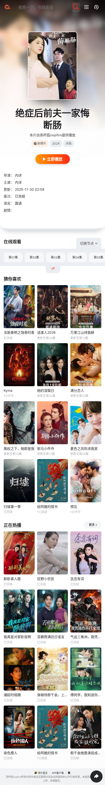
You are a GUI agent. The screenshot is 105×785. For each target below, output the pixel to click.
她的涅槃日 (45, 390)
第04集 (77, 257)
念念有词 (77, 579)
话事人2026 (46, 332)
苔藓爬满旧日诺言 (50, 637)
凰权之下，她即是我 (19, 448)
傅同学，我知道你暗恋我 (85, 695)
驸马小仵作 (45, 448)
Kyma (8, 390)
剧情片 (41, 143)
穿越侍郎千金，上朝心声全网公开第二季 (52, 695)
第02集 (34, 257)
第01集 (13, 257)
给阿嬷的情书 (47, 506)
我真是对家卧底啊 (17, 637)
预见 (73, 506)
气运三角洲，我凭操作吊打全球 (85, 637)
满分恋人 (77, 390)
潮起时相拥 (12, 695)
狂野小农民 (45, 579)
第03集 (56, 257)
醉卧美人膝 (12, 579)
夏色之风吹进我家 (84, 448)
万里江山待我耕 (82, 332)
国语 (18, 203)
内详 (18, 175)
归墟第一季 (12, 506)
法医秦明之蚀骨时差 (19, 332)
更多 (92, 525)
